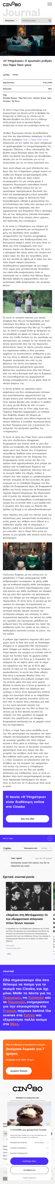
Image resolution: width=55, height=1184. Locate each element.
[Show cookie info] (47, 1142)
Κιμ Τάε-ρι (16, 101)
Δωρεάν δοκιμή (18, 1071)
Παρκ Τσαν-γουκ (25, 98)
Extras (29, 1015)
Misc (50, 89)
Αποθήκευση (29, 1170)
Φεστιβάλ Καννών (10, 98)
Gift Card (6, 1156)
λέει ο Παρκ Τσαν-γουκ (35, 139)
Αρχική (5, 1146)
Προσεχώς (16, 1002)
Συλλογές (36, 997)
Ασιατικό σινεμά (39, 98)
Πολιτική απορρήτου (29, 1178)
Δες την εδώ (27, 819)
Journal (6, 1152)
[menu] (49, 4)
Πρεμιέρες (12, 997)
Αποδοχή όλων (29, 1161)
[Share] (50, 30)
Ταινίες (5, 1149)
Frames (9, 1011)
